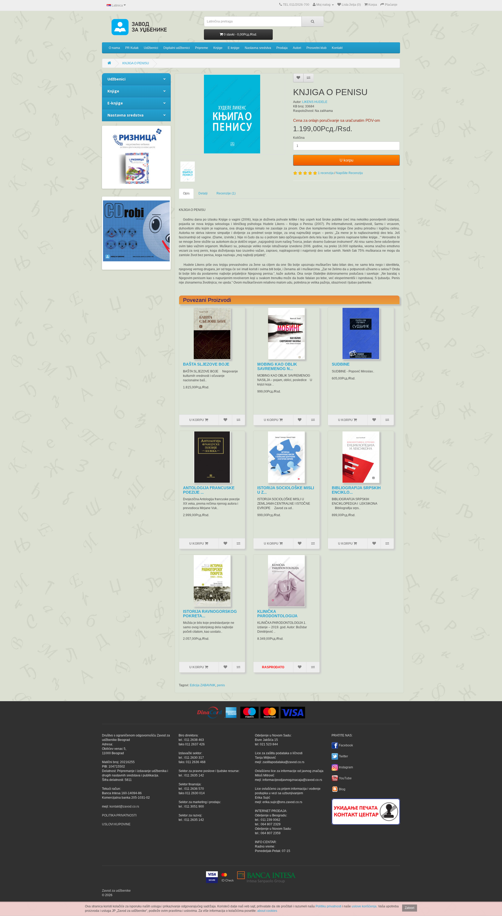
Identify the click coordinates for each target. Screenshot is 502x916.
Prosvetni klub (316, 48)
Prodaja (282, 48)
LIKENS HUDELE (314, 102)
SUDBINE (341, 364)
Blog (342, 789)
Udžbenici (151, 48)
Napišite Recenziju (349, 173)
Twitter (343, 756)
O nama (114, 48)
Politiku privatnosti (328, 906)
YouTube (345, 778)
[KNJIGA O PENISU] (232, 114)
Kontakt (337, 48)
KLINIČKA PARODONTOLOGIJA (277, 613)
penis (221, 685)
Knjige (218, 48)
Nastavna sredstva (258, 48)
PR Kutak (132, 48)
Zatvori (409, 908)
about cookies (267, 911)
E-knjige (233, 48)
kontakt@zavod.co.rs (124, 806)
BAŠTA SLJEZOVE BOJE (206, 364)
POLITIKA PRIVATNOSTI (119, 815)
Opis (186, 193)
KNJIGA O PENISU (135, 63)
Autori (297, 48)
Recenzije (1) (226, 193)
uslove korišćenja (364, 906)
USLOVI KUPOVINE (116, 824)
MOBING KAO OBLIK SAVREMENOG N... (277, 366)
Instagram (346, 767)
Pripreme (201, 48)
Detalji (203, 193)
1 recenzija (326, 173)
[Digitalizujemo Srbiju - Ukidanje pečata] (366, 811)
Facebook (346, 745)
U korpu (346, 160)
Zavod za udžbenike (116, 890)
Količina (299, 138)
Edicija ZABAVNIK (202, 685)
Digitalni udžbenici (176, 48)
